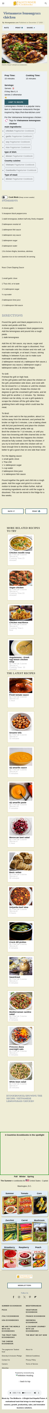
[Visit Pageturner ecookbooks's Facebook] (13, 1297)
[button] (24, 1285)
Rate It (11, 511)
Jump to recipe (15, 102)
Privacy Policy (31, 1360)
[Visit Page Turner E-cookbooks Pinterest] (30, 1297)
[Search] (45, 3)
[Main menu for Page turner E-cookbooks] (3, 3)
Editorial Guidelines (33, 1356)
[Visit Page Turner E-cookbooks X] (24, 1297)
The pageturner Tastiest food (10, 1351)
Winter (22, 1176)
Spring (30, 1176)
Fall (16, 1176)
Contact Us (6, 1360)
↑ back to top (24, 1381)
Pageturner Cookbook (20, 131)
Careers (5, 1364)
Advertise (5, 1368)
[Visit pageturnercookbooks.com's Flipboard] (35, 1297)
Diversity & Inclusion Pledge (12, 1356)
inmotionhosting (28, 1373)
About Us (29, 1349)
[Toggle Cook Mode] (5, 197)
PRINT (18, 28)
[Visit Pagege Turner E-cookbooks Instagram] (19, 1297)
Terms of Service (32, 1364)
